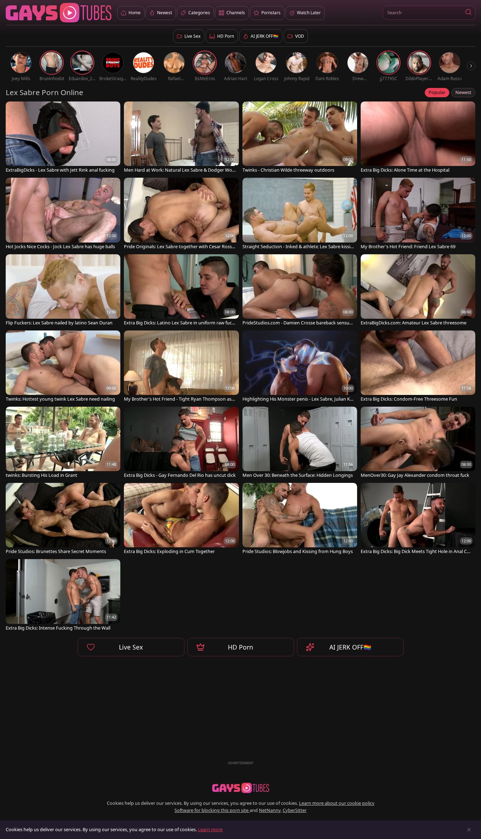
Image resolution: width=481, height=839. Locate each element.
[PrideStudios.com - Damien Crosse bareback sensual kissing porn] (299, 290)
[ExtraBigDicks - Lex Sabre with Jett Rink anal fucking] (63, 137)
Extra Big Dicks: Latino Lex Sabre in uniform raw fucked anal (179, 322)
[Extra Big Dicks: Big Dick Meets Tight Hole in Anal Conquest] (418, 519)
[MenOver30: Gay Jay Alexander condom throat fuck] (418, 443)
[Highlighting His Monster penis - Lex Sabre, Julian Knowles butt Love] (299, 366)
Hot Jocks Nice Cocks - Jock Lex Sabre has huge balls (60, 246)
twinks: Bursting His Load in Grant (41, 475)
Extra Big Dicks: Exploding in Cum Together (169, 551)
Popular (437, 92)
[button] (468, 12)
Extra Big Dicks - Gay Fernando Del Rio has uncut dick (180, 475)
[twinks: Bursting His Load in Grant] (63, 443)
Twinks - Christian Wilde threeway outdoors (288, 170)
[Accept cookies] (468, 829)
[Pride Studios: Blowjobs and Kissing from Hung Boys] (299, 519)
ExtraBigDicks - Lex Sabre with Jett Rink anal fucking (60, 170)
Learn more (210, 829)
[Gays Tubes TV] (240, 788)
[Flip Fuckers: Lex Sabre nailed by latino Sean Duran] (63, 290)
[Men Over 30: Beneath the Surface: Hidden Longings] (299, 443)
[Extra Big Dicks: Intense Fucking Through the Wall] (63, 595)
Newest (463, 92)
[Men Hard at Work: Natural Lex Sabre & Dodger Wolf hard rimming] (181, 137)
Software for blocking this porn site (212, 810)
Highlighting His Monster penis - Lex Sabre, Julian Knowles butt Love (297, 399)
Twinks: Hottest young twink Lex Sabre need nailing (60, 399)
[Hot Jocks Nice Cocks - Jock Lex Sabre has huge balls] (63, 214)
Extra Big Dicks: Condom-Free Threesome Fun (409, 399)
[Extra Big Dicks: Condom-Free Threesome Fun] (418, 366)
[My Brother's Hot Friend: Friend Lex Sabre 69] (418, 214)
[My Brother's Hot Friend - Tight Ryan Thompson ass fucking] (181, 366)
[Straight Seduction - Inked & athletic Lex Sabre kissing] (299, 214)
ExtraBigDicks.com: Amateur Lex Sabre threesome (413, 322)
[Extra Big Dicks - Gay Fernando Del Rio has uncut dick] (181, 443)
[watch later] (14, 110)
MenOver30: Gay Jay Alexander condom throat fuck (415, 475)
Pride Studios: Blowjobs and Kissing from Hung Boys (297, 551)
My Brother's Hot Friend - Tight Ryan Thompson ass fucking (179, 399)
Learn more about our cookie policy (337, 803)
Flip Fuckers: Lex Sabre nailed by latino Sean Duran (59, 322)
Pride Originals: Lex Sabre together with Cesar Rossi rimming (180, 246)
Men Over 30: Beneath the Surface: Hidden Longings (297, 475)
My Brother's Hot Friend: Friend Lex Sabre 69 (408, 246)
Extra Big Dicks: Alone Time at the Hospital (405, 170)
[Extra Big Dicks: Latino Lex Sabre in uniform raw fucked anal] (181, 290)
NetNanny (270, 810)
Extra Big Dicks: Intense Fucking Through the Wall (58, 628)
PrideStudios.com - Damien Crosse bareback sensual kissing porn (297, 322)
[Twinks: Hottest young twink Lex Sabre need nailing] (63, 366)
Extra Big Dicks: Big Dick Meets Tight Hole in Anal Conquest (416, 551)
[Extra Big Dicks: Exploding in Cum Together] (181, 519)
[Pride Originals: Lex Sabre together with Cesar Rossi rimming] (181, 214)
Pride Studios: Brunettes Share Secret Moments (56, 551)
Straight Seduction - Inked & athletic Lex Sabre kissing (297, 246)
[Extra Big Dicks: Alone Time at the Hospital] (418, 137)
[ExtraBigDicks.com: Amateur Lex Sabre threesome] (418, 290)
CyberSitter (295, 810)
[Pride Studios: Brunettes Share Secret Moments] (63, 519)
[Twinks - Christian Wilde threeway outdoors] (299, 137)
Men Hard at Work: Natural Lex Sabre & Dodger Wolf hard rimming (179, 170)
